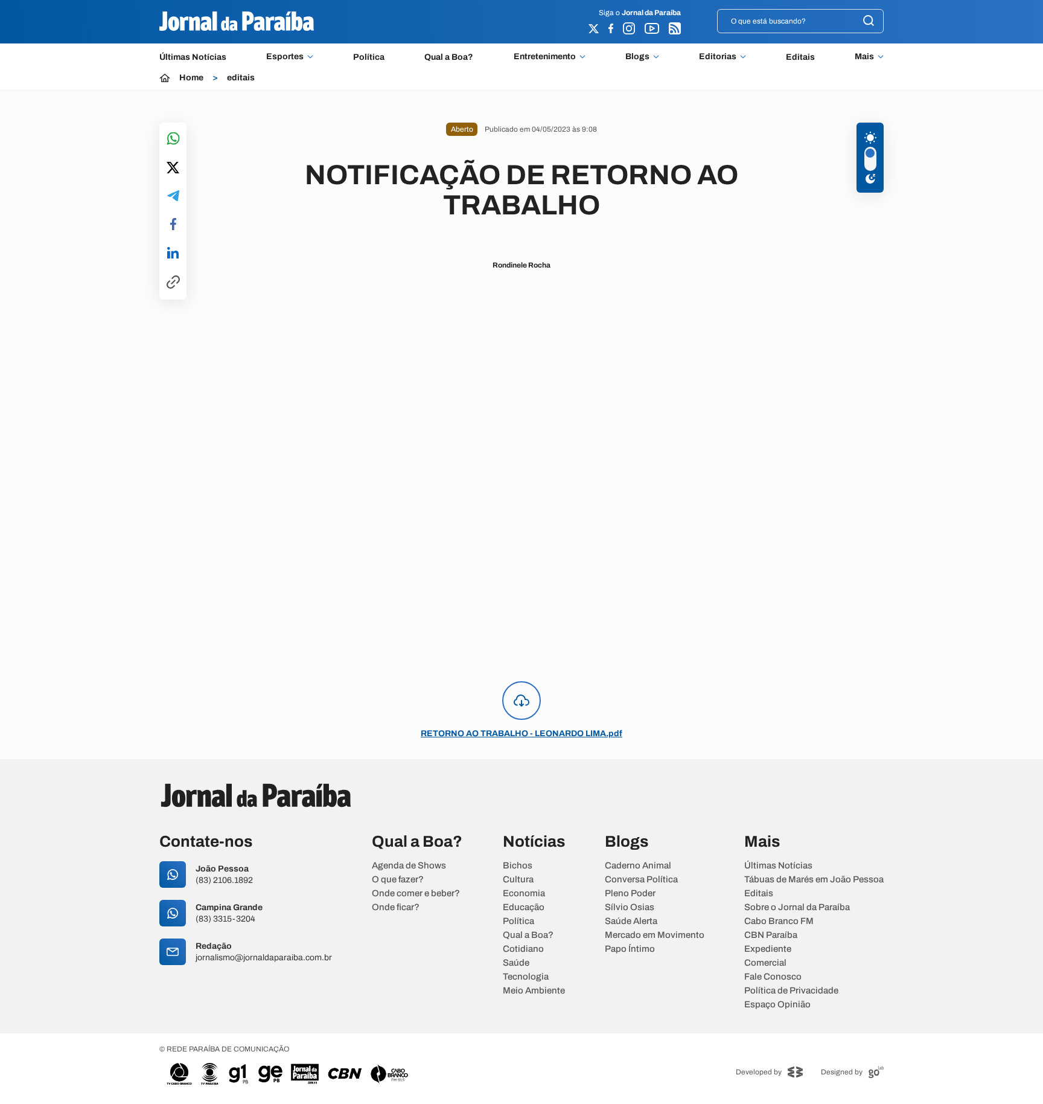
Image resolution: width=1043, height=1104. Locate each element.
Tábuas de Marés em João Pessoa (814, 879)
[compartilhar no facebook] (173, 225)
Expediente (767, 949)
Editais (800, 57)
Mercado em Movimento (654, 935)
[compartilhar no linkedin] (173, 253)
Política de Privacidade (791, 990)
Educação (523, 907)
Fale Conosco (773, 976)
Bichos (517, 865)
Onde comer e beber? (416, 893)
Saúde (516, 963)
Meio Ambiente (534, 990)
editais (241, 78)
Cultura (518, 879)
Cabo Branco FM (779, 921)
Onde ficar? (395, 907)
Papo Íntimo (630, 949)
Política (368, 57)
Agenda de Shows (409, 865)
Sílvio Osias (629, 907)
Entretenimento (545, 57)
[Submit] (868, 21)
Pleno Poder (630, 893)
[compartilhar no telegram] (173, 196)
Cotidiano (523, 949)
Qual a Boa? (448, 57)
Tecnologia (526, 976)
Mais (864, 57)
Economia (524, 893)
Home (191, 78)
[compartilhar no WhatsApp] (173, 139)
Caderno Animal (638, 865)
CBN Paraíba (770, 935)
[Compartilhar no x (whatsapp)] (173, 168)
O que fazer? (398, 879)
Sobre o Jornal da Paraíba (797, 907)
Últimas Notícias (192, 57)
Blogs (637, 57)
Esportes (285, 57)
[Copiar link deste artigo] (173, 282)
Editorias (717, 57)
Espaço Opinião (777, 1004)
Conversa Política (641, 879)
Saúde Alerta (631, 921)
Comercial (765, 963)
